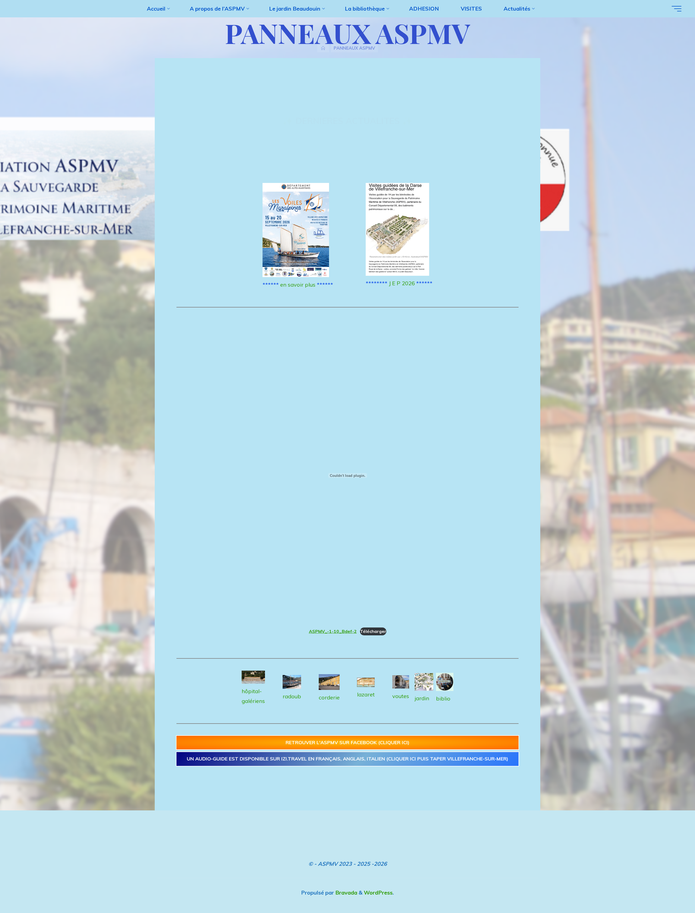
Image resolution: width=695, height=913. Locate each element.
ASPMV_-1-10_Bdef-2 (333, 631)
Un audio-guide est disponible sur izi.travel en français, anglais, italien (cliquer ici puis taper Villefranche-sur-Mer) (347, 759)
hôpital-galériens (253, 696)
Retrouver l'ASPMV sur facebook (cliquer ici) (347, 742)
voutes (400, 696)
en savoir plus (297, 284)
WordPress (378, 892)
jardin (422, 698)
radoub (292, 696)
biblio (443, 698)
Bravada (345, 892)
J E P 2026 (402, 283)
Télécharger (373, 631)
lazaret (366, 694)
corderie (329, 697)
